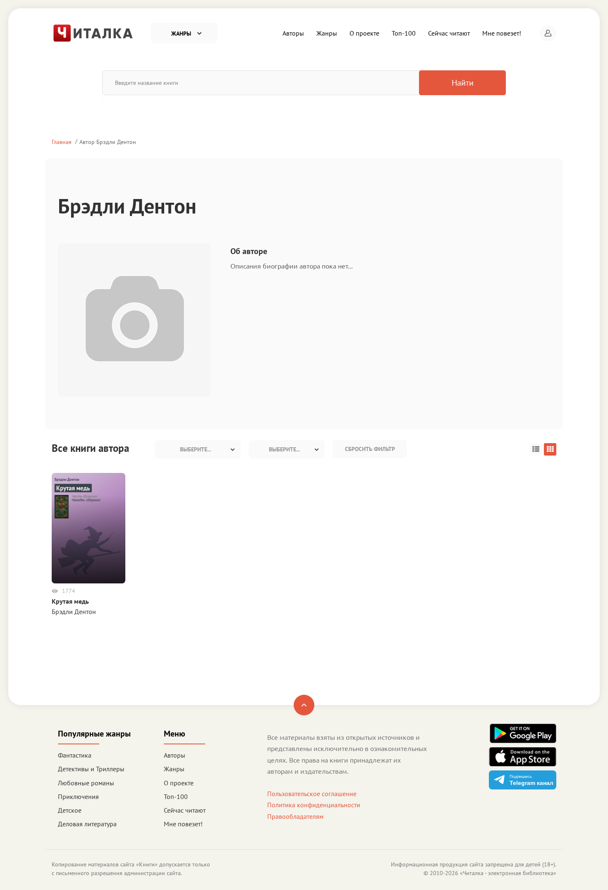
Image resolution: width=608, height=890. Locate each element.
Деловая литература (87, 824)
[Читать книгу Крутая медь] (88, 527)
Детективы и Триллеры (91, 769)
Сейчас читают (449, 33)
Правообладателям (295, 816)
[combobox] (198, 449)
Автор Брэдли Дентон (107, 142)
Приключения (78, 796)
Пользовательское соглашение (312, 793)
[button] (548, 33)
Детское (69, 810)
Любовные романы (86, 783)
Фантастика (74, 755)
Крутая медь (70, 601)
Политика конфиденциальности (313, 805)
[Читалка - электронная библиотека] (93, 32)
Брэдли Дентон (74, 611)
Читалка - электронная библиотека (508, 873)
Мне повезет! (501, 33)
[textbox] (198, 449)
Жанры (326, 33)
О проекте (364, 33)
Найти (463, 82)
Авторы (293, 33)
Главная (62, 142)
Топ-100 (404, 33)
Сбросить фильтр (370, 449)
